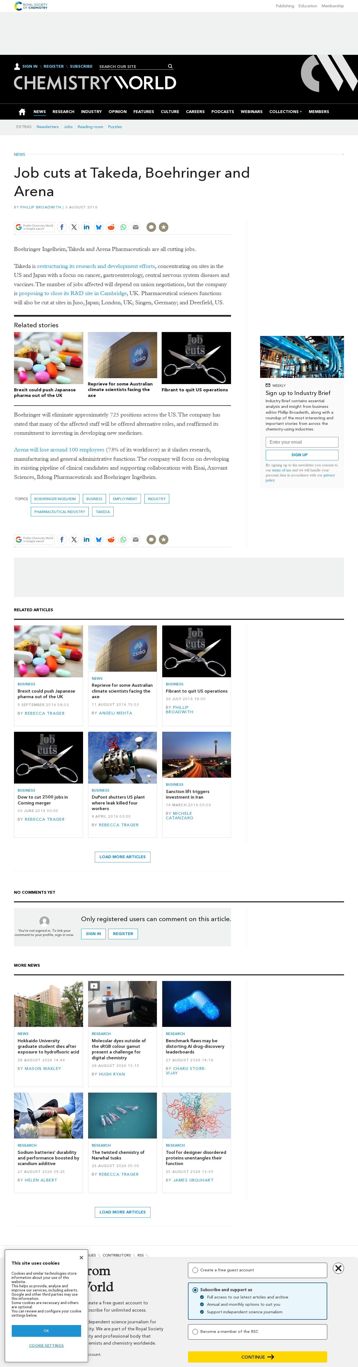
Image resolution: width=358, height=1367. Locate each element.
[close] (230, 214)
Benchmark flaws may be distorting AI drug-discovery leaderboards (195, 1046)
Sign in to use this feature (204, 214)
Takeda (103, 512)
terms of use (281, 470)
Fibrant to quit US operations (195, 389)
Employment (125, 499)
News (19, 154)
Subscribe (81, 66)
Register (54, 66)
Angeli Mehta (115, 713)
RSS (141, 1255)
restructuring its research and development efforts (96, 266)
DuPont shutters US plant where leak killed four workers (118, 802)
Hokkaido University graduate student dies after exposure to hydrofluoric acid (48, 1046)
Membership (333, 6)
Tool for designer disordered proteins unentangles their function (196, 1158)
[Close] (81, 1257)
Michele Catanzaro (180, 815)
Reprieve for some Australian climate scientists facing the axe (120, 389)
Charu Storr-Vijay (186, 1071)
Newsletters (48, 126)
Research (101, 1034)
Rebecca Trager (45, 713)
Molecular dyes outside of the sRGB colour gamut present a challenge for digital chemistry (119, 1049)
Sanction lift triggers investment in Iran (187, 794)
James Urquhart (193, 1180)
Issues (90, 1255)
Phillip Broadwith (41, 207)
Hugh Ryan (112, 1074)
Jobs (68, 126)
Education (308, 6)
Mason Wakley (43, 1068)
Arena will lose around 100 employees (59, 449)
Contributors (117, 1255)
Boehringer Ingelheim (55, 499)
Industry (157, 499)
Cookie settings (46, 1346)
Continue (253, 1357)
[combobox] (134, 66)
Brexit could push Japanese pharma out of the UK (45, 392)
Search (170, 66)
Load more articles (123, 857)
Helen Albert (41, 1180)
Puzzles (115, 126)
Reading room (90, 126)
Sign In (29, 66)
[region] (46, 1306)
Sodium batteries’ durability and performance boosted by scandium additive (48, 1158)
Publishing (285, 6)
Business (94, 499)
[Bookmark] (164, 227)
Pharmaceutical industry (59, 512)
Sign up (299, 455)
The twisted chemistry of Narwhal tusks (118, 1155)
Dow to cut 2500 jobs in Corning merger (43, 799)
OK (46, 1331)
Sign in (93, 933)
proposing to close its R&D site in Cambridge (73, 293)
